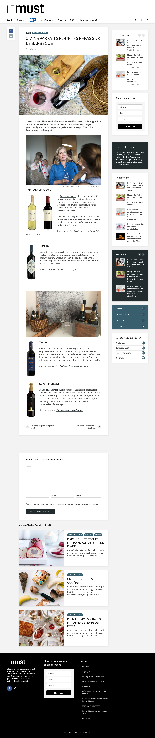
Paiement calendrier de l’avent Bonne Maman (95, 700)
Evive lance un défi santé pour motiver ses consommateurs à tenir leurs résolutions (136, 77)
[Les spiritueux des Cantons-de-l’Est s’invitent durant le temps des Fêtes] (120, 236)
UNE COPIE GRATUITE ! (91, 706)
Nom (28, 495)
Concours (86, 718)
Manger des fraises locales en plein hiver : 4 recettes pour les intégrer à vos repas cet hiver (136, 60)
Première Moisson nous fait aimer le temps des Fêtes (84, 622)
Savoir (10, 20)
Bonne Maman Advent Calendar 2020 (95, 712)
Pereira (72, 252)
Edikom (87, 732)
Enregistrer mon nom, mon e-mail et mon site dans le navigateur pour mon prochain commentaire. (63, 504)
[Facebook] (9, 688)
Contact (85, 666)
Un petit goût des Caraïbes (80, 580)
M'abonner (130, 126)
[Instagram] (15, 688)
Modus (42, 348)
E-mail (54, 495)
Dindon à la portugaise (67, 269)
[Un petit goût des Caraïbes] (41, 588)
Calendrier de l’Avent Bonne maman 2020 (94, 692)
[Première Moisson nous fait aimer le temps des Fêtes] (41, 628)
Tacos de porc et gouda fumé (69, 410)
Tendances (88, 535)
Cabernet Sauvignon (69, 216)
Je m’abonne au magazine (93, 681)
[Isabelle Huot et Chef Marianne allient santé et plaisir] (41, 548)
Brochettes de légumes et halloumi (72, 366)
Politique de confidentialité (93, 676)
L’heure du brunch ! (88, 20)
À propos (86, 671)
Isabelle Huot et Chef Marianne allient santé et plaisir (86, 542)
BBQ (72, 20)
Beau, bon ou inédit (39, 33)
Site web (79, 495)
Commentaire (31, 466)
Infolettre (86, 686)
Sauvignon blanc (68, 196)
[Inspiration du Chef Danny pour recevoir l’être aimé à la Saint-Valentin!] (120, 43)
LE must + (61, 20)
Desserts (98, 535)
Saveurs (20, 20)
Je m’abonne (47, 20)
